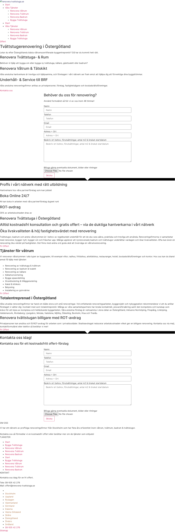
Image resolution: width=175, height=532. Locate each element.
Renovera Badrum (18, 17)
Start (7, 4)
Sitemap (4, 530)
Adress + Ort (50, 131)
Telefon (47, 114)
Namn (46, 106)
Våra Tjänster (11, 7)
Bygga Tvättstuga (18, 20)
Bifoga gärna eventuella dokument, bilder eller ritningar (70, 168)
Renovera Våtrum (18, 10)
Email (46, 123)
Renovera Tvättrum (19, 14)
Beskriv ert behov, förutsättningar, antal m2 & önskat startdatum (75, 140)
